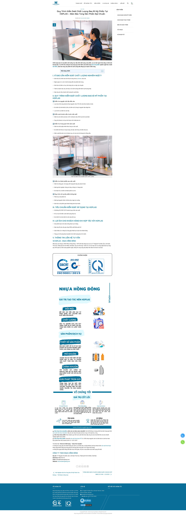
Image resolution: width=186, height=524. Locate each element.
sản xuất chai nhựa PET (76, 438)
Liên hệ (122, 3)
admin (88, 18)
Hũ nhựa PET (121, 34)
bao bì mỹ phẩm (96, 64)
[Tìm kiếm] (127, 3)
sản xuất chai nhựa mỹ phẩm (60, 433)
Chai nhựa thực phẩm (123, 20)
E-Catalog (106, 3)
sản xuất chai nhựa (106, 445)
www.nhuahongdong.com (63, 461)
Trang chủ (79, 3)
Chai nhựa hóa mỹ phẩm (60, 431)
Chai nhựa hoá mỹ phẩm (124, 15)
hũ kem (79, 78)
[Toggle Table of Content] (101, 71)
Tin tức (82, 9)
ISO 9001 (55, 66)
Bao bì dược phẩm (122, 25)
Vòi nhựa (120, 29)
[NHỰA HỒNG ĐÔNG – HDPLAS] (57, 3)
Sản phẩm (97, 3)
